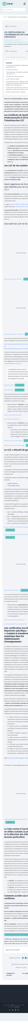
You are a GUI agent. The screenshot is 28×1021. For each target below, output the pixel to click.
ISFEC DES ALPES (20, 206)
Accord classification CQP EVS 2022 (12, 419)
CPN (15, 127)
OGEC (10, 868)
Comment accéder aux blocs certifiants (16, 92)
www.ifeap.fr (11, 758)
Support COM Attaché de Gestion (11, 590)
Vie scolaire (24, 943)
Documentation (9, 40)
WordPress (17, 1007)
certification (7, 939)
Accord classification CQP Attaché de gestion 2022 (15, 624)
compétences (16, 939)
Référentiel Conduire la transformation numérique (15, 819)
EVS (22, 404)
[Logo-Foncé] (8, 2)
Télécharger (20, 385)
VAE (19, 179)
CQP (24, 98)
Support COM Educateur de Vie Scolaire (13, 279)
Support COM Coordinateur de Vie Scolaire (13, 334)
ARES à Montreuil (16, 204)
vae (19, 943)
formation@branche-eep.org (13, 363)
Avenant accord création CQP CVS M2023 (13, 440)
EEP (14, 102)
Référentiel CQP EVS (8, 385)
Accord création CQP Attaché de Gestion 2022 (14, 619)
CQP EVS (17, 941)
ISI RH (17, 40)
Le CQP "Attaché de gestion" (13, 79)
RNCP (18, 106)
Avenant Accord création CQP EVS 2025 (12, 415)
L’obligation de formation (10, 974)
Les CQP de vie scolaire (12, 69)
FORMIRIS (12, 930)
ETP (21, 916)
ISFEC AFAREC (11, 485)
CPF (19, 175)
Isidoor (12, 1005)
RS (16, 943)
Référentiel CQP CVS (8, 390)
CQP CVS (11, 941)
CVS (20, 173)
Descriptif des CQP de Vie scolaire (15, 76)
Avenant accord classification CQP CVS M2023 (14, 445)
